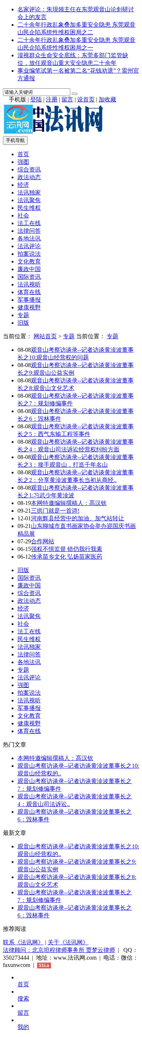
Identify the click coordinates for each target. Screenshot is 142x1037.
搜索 (23, 998)
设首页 (86, 99)
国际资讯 (29, 277)
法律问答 (29, 231)
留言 (67, 99)
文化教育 (29, 261)
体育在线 (29, 292)
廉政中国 (29, 269)
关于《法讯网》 (68, 942)
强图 (23, 162)
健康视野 (29, 307)
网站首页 (45, 336)
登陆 (36, 99)
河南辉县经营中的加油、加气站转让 (77, 518)
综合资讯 (29, 169)
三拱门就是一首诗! (55, 511)
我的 (23, 1027)
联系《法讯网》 (23, 942)
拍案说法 (29, 254)
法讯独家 (29, 192)
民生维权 (29, 208)
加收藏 (107, 99)
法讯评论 (29, 246)
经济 (23, 185)
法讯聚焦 (29, 200)
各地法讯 (29, 238)
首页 (23, 154)
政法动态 (29, 177)
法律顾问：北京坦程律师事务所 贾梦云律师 (59, 950)
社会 (23, 215)
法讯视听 (29, 284)
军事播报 (29, 300)
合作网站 (42, 541)
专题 (23, 315)
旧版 (23, 323)
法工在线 (29, 223)
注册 (52, 99)
